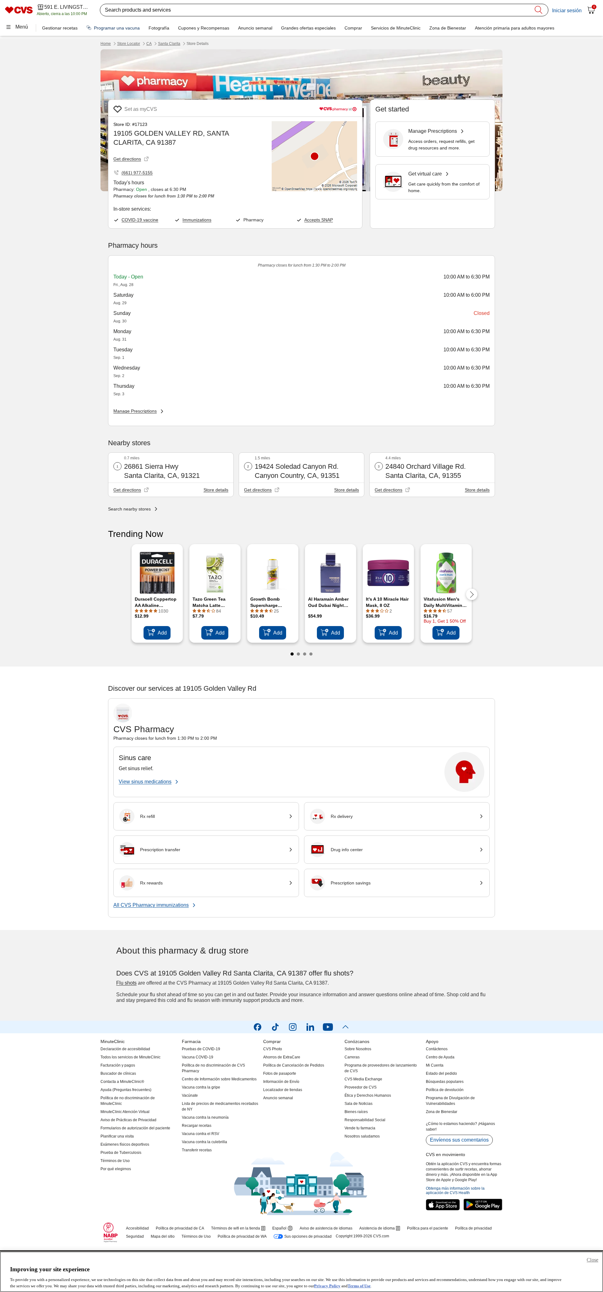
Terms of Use (359, 1285)
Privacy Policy (327, 1285)
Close (592, 1259)
